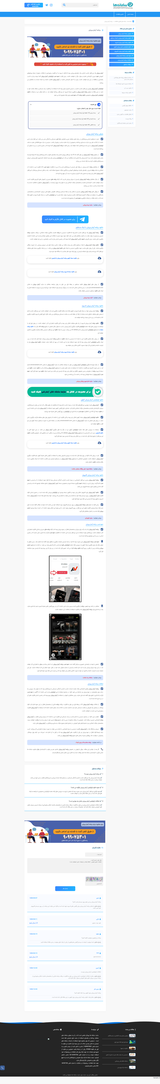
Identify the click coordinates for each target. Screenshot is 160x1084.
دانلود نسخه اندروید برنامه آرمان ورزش (64, 272)
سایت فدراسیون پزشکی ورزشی (84, 381)
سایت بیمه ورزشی (87, 205)
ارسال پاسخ (33, 923)
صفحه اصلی (130, 14)
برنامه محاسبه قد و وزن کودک (83, 742)
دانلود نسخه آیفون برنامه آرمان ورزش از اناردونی (64, 258)
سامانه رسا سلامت (87, 678)
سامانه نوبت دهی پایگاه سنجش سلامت (82, 469)
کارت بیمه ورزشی (87, 298)
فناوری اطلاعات (120, 14)
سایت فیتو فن (88, 518)
